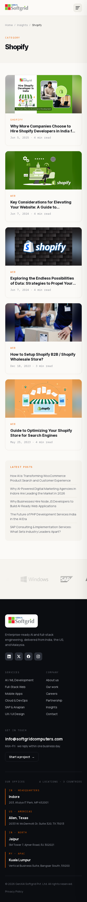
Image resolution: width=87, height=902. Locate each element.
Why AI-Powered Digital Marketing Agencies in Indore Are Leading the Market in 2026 (43, 491)
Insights (51, 707)
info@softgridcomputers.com (34, 739)
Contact (52, 714)
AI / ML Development (19, 680)
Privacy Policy (14, 891)
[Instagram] (38, 656)
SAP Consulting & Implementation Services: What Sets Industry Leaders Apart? (41, 529)
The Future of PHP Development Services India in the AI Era (43, 516)
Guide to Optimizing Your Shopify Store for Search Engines (41, 433)
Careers (51, 694)
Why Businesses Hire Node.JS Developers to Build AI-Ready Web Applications (41, 503)
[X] (19, 656)
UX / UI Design (14, 714)
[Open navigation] (77, 8)
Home (9, 25)
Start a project (22, 757)
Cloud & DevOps (16, 700)
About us (52, 680)
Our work (52, 687)
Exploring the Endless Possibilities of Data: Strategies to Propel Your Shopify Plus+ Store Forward (42, 281)
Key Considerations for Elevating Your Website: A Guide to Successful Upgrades (40, 205)
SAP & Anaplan (15, 707)
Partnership (54, 700)
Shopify (16, 119)
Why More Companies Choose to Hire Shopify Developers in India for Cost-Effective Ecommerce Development (43, 129)
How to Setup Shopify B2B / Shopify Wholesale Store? (42, 356)
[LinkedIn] (9, 656)
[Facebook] (28, 656)
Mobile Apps (14, 694)
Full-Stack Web (15, 687)
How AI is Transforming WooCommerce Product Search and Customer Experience (40, 478)
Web (13, 195)
